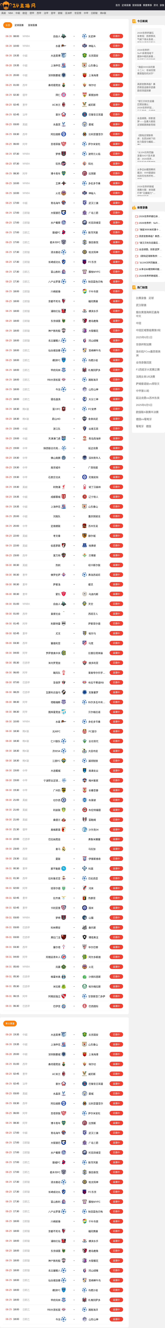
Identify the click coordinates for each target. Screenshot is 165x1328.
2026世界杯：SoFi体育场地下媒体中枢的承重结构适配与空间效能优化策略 (146, 54)
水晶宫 (56, 124)
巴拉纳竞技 (54, 841)
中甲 (86, 13)
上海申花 (55, 65)
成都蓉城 (55, 497)
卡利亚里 (55, 910)
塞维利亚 (55, 645)
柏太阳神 (93, 252)
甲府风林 (55, 370)
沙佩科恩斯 (95, 978)
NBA (10, 13)
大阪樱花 (93, 330)
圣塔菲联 (55, 144)
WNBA (26, 36)
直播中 (116, 36)
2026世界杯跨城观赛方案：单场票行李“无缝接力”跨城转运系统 (146, 190)
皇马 (58, 851)
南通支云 (93, 772)
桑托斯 (92, 929)
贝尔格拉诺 (95, 713)
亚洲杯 (68, 13)
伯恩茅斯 (55, 546)
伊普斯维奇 (95, 860)
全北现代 (93, 742)
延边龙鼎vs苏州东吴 (148, 398)
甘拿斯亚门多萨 (96, 998)
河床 (91, 890)
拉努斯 (92, 173)
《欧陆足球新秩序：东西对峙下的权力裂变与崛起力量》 (146, 139)
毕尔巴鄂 (93, 949)
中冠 (138, 323)
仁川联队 (55, 742)
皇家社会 (55, 615)
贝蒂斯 (92, 556)
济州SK (56, 752)
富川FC (56, 409)
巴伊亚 (56, 1008)
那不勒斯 (55, 870)
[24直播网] (18, 9)
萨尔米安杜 (94, 144)
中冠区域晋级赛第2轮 (148, 330)
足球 (151, 298)
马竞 (90, 645)
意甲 (53, 13)
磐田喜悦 (93, 242)
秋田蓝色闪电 (95, 281)
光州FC (56, 733)
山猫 (91, 919)
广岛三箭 (93, 213)
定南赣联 (55, 527)
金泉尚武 (93, 419)
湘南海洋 (93, 379)
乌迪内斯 (93, 595)
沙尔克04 (93, 831)
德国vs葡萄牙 (144, 419)
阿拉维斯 (55, 134)
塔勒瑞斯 (55, 703)
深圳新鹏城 (54, 75)
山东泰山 (93, 65)
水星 (58, 46)
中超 (17, 13)
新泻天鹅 (93, 232)
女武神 (92, 36)
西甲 (39, 13)
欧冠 (25, 13)
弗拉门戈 (55, 939)
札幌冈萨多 (94, 370)
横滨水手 (93, 311)
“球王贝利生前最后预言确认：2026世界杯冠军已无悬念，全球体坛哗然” (146, 105)
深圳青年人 (95, 458)
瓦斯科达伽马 (53, 694)
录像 (162, 5)
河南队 (56, 517)
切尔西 (56, 801)
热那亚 (92, 900)
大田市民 (93, 752)
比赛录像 (141, 298)
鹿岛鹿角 (93, 321)
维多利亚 (93, 664)
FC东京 (92, 262)
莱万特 (56, 556)
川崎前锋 (55, 291)
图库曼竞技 (54, 713)
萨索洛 (56, 586)
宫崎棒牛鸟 (95, 350)
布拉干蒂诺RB (96, 684)
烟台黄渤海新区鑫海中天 (147, 314)
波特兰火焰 (94, 154)
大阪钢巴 (55, 213)
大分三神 (93, 399)
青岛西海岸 (95, 438)
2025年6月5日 (144, 405)
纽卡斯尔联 (95, 566)
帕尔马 (92, 635)
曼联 (58, 860)
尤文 (58, 635)
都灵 (91, 586)
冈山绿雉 (93, 340)
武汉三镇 (93, 203)
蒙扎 (58, 595)
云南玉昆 (93, 428)
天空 (90, 605)
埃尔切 (92, 85)
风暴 (58, 968)
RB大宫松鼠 (53, 379)
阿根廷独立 (54, 998)
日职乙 (26, 232)
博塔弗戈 (93, 939)
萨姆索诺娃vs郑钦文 (148, 383)
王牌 (58, 183)
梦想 (58, 154)
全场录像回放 (143, 362)
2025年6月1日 (144, 337)
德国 (148, 426)
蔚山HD (56, 419)
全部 (7, 25)
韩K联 (103, 13)
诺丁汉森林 (95, 487)
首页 (118, 5)
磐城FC (56, 232)
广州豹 (56, 792)
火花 (58, 193)
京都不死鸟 (54, 301)
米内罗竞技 (54, 664)
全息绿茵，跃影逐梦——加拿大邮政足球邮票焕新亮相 (146, 121)
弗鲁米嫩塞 (94, 841)
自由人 (56, 36)
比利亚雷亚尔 (96, 134)
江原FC (56, 762)
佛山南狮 (55, 458)
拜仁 (58, 95)
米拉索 (56, 988)
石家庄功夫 (54, 477)
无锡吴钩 (93, 477)
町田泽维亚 (95, 222)
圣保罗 (56, 684)
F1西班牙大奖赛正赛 (148, 369)
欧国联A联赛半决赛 (147, 412)
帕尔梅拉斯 (95, 988)
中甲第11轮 (142, 391)
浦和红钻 (55, 311)
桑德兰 (56, 821)
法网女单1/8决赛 (145, 376)
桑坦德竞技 (54, 85)
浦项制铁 (93, 762)
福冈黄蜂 (93, 301)
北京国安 (93, 55)
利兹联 (56, 811)
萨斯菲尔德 (95, 625)
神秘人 (92, 46)
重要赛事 (147, 5)
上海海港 (93, 75)
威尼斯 (92, 104)
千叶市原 (93, 291)
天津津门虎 (54, 438)
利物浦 (56, 487)
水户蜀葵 (55, 222)
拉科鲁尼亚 (54, 880)
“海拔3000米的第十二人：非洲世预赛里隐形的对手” (146, 70)
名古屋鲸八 (54, 340)
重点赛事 (10, 1025)
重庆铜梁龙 (94, 517)
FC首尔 (93, 733)
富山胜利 (55, 271)
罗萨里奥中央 (53, 654)
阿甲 (25, 144)
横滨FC (56, 360)
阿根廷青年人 (53, 959)
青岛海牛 (55, 203)
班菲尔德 (55, 890)
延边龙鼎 (93, 448)
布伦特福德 (95, 811)
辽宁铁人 (93, 497)
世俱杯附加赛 (143, 344)
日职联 (94, 13)
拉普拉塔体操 (95, 654)
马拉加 (92, 851)
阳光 (90, 163)
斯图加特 (93, 95)
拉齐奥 (56, 900)
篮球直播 (136, 5)
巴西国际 (93, 1008)
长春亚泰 (93, 792)
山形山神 (93, 389)
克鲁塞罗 (93, 694)
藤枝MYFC (94, 271)
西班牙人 (93, 615)
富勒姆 (92, 821)
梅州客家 (93, 782)
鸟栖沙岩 (93, 360)
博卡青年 (55, 173)
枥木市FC (55, 242)
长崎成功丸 (54, 262)
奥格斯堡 (55, 831)
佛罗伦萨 (55, 576)
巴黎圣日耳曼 (96, 114)
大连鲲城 (55, 772)
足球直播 (126, 5)
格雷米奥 (55, 978)
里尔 (58, 114)
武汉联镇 (141, 305)
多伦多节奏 (94, 183)
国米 (91, 910)
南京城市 (55, 468)
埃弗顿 (92, 546)
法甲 (46, 13)
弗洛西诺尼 (94, 576)
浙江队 (56, 428)
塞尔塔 (56, 949)
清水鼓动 (55, 252)
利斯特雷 (55, 625)
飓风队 (56, 674)
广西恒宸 (93, 468)
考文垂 (56, 536)
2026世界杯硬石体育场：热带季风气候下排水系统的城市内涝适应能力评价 (146, 37)
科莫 (90, 870)
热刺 (58, 566)
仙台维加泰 (54, 350)
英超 (3, 13)
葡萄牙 (140, 426)
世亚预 (77, 13)
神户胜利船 (54, 330)
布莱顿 (92, 801)
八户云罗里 (54, 281)
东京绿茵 (55, 321)
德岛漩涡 (55, 399)
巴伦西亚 (93, 880)
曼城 (91, 124)
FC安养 (92, 409)
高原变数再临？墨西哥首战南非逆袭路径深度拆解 (146, 87)
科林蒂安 (55, 929)
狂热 (58, 163)
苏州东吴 (93, 527)
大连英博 (55, 55)
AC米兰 (56, 104)
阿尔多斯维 (95, 959)
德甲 (32, 13)
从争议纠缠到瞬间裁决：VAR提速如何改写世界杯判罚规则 (146, 173)
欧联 (60, 13)
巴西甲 (26, 664)
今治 (58, 389)
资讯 (156, 5)
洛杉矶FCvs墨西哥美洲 (148, 353)
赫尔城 (92, 536)
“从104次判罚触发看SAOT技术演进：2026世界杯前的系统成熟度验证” (146, 156)
